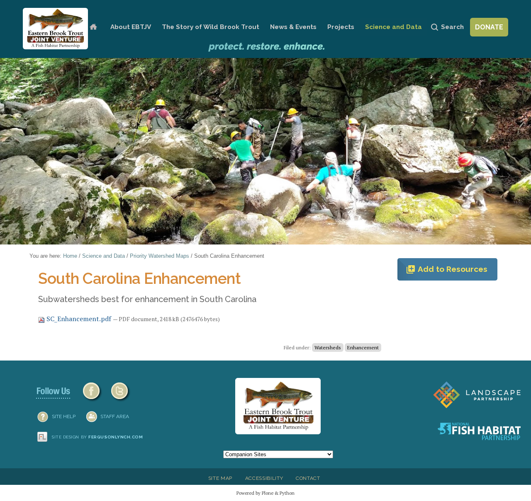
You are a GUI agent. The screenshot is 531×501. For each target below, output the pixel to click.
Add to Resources (446, 269)
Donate (489, 27)
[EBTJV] (55, 28)
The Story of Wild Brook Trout (210, 27)
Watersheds (327, 347)
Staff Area (114, 416)
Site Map (220, 478)
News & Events (293, 27)
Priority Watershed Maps (159, 256)
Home (93, 27)
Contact (308, 478)
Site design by (97, 437)
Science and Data (393, 27)
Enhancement (363, 347)
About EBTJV (130, 27)
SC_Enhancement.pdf (79, 318)
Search (452, 27)
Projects (340, 27)
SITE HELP (64, 416)
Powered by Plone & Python (265, 493)
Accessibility (264, 478)
